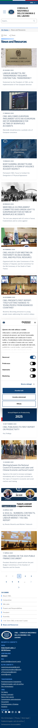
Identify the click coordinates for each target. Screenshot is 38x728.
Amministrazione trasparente (11, 681)
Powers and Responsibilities (12, 608)
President (6, 612)
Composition (7, 600)
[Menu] (4, 12)
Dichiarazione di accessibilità (10, 724)
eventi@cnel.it (6, 674)
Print (5, 35)
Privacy (17, 718)
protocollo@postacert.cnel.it (11, 661)
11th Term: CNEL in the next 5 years (15, 620)
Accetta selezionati (19, 397)
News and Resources (10, 625)
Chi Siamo (5, 30)
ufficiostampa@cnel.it (9, 672)
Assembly (6, 616)
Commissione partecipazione (11, 699)
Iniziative (4, 706)
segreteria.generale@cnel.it (10, 667)
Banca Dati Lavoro (7, 697)
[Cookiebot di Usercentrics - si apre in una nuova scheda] (23, 322)
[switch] (33, 363)
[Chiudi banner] (35, 322)
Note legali (25, 718)
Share (13, 35)
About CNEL (7, 596)
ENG (32, 2)
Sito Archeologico (7, 686)
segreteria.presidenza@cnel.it (11, 669)
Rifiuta (19, 404)
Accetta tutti (19, 390)
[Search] (34, 21)
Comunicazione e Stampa (9, 704)
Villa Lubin (6, 604)
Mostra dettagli (26, 384)
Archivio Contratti (7, 694)
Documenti (5, 702)
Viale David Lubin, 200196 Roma (8, 649)
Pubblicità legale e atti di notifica (12, 684)
